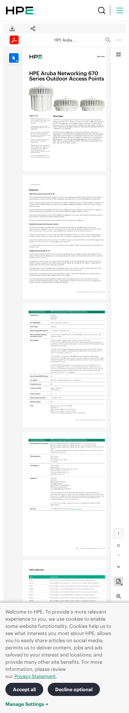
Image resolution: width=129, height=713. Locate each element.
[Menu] (119, 10)
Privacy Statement (35, 676)
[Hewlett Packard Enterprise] (19, 10)
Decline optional (73, 689)
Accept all (24, 689)
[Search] (101, 10)
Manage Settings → (26, 704)
